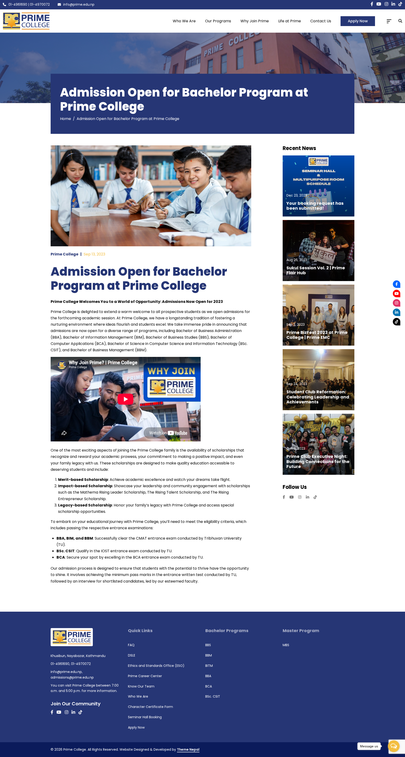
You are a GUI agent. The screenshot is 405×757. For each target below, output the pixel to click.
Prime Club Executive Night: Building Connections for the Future (317, 461)
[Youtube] (396, 293)
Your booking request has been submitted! (315, 206)
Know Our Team (141, 686)
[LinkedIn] (396, 312)
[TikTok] (396, 321)
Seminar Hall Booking (145, 717)
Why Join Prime (254, 21)
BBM (208, 655)
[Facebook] (396, 284)
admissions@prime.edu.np (72, 677)
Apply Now (358, 21)
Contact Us (320, 21)
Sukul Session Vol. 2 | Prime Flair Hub (315, 270)
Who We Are (184, 21)
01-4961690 (17, 4)
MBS (286, 645)
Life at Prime (289, 21)
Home (65, 118)
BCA (208, 686)
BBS (208, 645)
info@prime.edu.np (78, 4)
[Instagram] (396, 303)
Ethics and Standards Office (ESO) (156, 665)
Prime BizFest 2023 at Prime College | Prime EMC (317, 335)
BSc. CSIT (212, 696)
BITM (209, 665)
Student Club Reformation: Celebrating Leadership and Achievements (317, 397)
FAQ (131, 645)
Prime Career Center (145, 676)
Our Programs (218, 21)
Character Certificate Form (150, 706)
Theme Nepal (188, 749)
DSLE (131, 655)
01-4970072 (40, 4)
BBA (208, 676)
